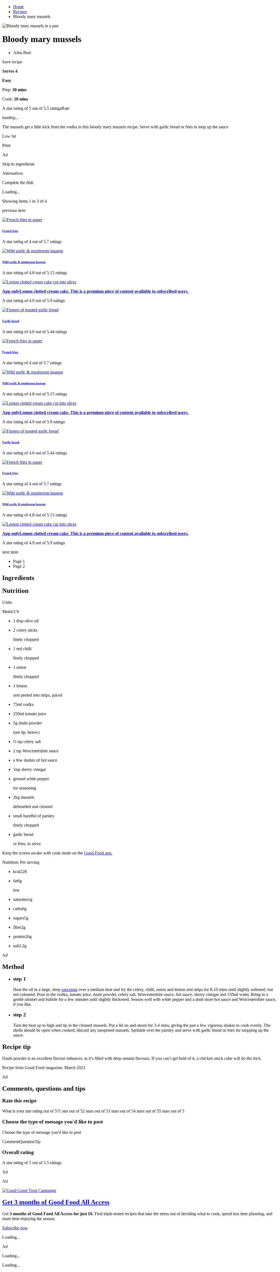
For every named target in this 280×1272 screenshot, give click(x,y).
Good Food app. (98, 853)
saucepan (69, 989)
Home (18, 6)
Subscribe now (15, 1228)
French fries (10, 230)
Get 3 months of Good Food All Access (55, 1202)
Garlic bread (10, 321)
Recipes (20, 11)
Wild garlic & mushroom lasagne (24, 262)
